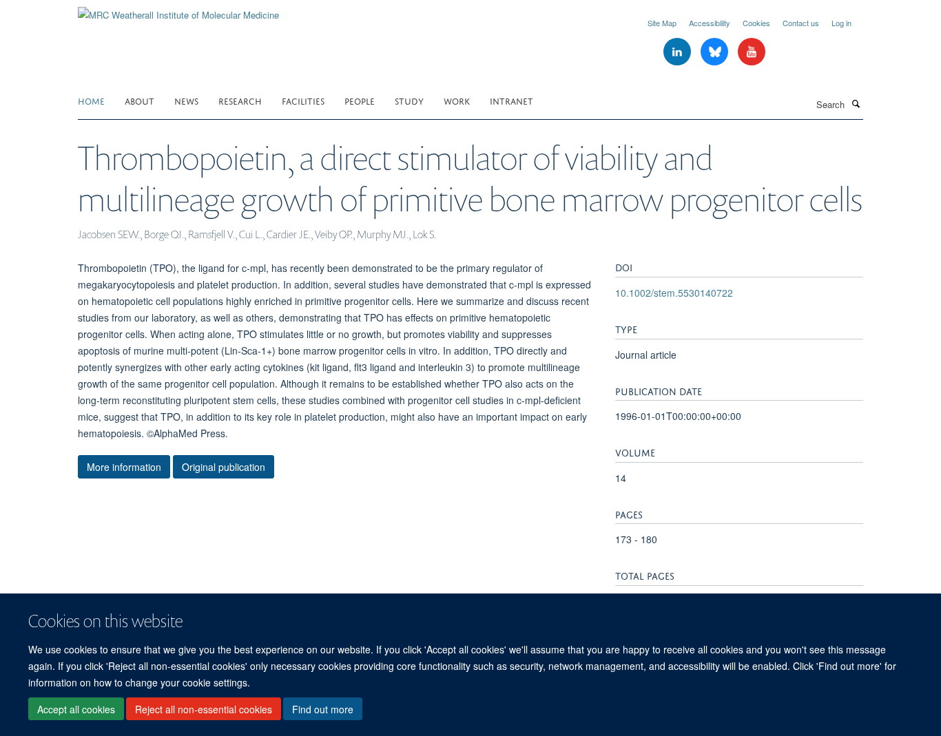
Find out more (322, 709)
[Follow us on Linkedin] (678, 52)
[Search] (855, 103)
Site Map (662, 22)
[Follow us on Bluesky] (716, 52)
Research (240, 100)
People (359, 100)
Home (91, 100)
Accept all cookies (76, 709)
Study (409, 100)
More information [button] (124, 467)
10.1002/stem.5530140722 (674, 292)
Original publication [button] (223, 467)
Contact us (801, 22)
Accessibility (709, 22)
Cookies (756, 22)
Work (457, 100)
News (186, 100)
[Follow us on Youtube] (751, 52)
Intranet (511, 100)
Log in (841, 22)
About (139, 100)
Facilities (303, 100)
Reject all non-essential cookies (203, 709)
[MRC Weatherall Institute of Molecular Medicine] (178, 10)
